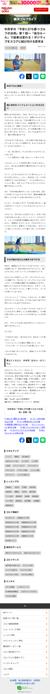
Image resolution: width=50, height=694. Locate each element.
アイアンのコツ (33, 466)
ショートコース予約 (11, 629)
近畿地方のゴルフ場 (28, 531)
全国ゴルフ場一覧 (11, 618)
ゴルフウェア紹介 (25, 570)
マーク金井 (9, 496)
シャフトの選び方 (11, 570)
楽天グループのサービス (13, 553)
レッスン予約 (9, 635)
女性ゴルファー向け (12, 461)
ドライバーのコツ (18, 466)
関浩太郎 (19, 496)
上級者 (8, 466)
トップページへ (41, 10)
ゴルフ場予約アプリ (12, 652)
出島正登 (8, 492)
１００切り (25, 461)
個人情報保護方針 (25, 680)
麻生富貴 (27, 501)
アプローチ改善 (22, 470)
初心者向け (25, 456)
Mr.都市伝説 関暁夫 (12, 591)
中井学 (23, 48)
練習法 (17, 456)
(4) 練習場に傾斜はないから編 (16, 424)
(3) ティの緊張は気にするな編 (28, 422)
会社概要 (13, 680)
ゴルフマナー (10, 475)
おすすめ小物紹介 (27, 574)
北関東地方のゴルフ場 (29, 522)
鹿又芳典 (32, 492)
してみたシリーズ (23, 587)
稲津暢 (27, 496)
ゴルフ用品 (8, 669)
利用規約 (36, 680)
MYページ (7, 613)
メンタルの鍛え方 (11, 48)
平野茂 (24, 487)
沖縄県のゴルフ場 (27, 536)
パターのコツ (10, 470)
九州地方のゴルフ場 (12, 536)
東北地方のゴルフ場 (12, 522)
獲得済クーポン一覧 (12, 646)
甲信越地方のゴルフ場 (29, 527)
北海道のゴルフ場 (23, 518)
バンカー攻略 (35, 470)
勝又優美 (35, 496)
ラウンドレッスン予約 (12, 641)
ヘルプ (6, 674)
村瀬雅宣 (36, 501)
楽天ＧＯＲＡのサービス (32, 553)
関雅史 (17, 492)
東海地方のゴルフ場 (12, 531)
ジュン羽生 (9, 501)
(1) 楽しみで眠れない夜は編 (15, 419)
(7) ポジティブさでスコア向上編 (22, 430)
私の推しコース (11, 540)
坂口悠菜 (32, 487)
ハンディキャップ (10, 663)
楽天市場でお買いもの (13, 565)
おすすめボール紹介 (12, 574)
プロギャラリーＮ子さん (29, 591)
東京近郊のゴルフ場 (12, 527)
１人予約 (35, 461)
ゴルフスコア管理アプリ (13, 658)
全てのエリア (10, 518)
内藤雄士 (8, 487)
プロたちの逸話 (11, 596)
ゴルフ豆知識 (10, 587)
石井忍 (24, 492)
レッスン (8, 456)
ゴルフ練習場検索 (11, 624)
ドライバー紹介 (28, 565)
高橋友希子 (9, 505)
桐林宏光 (19, 501)
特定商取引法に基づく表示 (25, 683)
